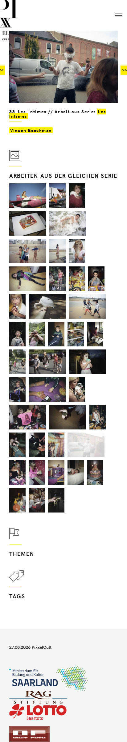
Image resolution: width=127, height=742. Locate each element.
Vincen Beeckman (31, 130)
